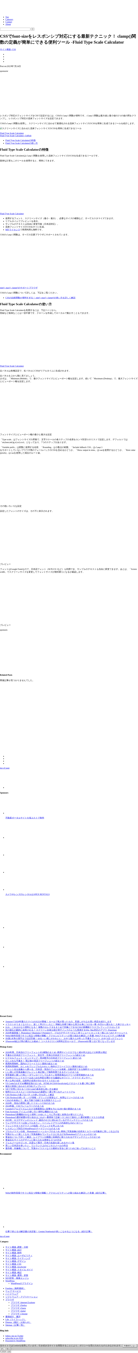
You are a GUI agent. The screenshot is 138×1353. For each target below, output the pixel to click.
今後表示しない (130, 1346)
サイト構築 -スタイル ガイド (19, 1270)
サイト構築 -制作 (13, 1253)
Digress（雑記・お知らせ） (18, 1322)
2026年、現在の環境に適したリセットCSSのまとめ (30, 1103)
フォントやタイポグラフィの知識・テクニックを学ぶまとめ (34, 1126)
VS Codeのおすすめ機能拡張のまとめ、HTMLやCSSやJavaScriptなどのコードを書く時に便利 (50, 1083)
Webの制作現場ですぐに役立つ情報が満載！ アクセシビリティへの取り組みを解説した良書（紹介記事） (56, 1193)
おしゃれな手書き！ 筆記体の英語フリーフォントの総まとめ (34, 1061)
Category (9, 19)
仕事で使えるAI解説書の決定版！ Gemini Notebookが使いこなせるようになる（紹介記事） (49, 1231)
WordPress (10, 1281)
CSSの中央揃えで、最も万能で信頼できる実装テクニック (33, 1100)
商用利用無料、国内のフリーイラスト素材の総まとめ (31, 1063)
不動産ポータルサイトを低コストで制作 (24, 818)
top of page (5, 768)
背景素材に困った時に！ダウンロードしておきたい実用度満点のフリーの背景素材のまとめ (49, 1075)
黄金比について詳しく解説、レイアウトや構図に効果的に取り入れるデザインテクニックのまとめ (52, 1137)
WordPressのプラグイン (22, 1283)
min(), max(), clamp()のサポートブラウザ (19, 288)
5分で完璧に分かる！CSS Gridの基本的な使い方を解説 (31, 1089)
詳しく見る (5, 1349)
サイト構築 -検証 (13, 1272)
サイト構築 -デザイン (15, 1261)
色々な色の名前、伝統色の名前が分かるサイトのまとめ (32, 1080)
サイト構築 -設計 (13, 1250)
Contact (8, 22)
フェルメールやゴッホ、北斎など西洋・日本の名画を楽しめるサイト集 (39, 1143)
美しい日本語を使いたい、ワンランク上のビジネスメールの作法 (36, 1145)
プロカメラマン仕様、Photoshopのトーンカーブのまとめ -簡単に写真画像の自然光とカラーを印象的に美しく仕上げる (62, 1131)
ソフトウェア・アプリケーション (21, 1297)
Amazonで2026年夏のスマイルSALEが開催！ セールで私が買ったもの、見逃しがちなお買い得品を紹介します (58, 1021)
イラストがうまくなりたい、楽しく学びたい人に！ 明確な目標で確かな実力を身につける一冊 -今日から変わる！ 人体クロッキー (68, 1024)
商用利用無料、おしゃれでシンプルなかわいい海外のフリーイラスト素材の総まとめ (46, 1066)
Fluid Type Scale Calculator (12, 133)
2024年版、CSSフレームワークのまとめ (24, 1106)
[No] (12, 1349)
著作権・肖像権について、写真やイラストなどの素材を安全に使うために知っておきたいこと (50, 1148)
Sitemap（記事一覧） (15, 1325)
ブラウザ (9, 1300)
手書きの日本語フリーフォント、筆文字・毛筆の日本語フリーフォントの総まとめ (45, 1055)
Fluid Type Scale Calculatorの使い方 (21, 143)
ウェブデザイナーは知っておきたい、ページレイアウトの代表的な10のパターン (44, 1123)
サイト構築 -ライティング (17, 1258)
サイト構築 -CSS (8, 49)
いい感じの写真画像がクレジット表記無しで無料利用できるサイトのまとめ (42, 1072)
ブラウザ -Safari (18, 1311)
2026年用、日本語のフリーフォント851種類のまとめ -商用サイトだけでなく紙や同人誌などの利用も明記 (56, 1052)
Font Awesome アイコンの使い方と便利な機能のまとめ (31, 1112)
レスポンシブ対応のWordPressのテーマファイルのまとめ (32, 1128)
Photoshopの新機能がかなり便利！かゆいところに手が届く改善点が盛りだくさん (44, 1114)
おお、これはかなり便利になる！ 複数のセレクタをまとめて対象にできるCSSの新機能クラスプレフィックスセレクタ (62, 1027)
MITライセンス (12, 230)
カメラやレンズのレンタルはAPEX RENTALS (27, 894)
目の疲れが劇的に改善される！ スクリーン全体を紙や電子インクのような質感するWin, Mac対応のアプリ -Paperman (61, 1030)
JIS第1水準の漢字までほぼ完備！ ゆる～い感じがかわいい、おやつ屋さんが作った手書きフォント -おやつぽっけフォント (64, 1038)
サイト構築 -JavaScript (15, 1267)
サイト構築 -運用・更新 (16, 1275)
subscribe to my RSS (14, 1338)
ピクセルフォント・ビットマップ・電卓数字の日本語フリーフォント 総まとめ (43, 1058)
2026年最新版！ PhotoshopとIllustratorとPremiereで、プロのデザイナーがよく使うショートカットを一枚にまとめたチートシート (66, 1033)
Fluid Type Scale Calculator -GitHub (15, 135)
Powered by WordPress (15, 1341)
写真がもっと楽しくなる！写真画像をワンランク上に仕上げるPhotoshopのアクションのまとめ (50, 1134)
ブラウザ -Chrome (19, 1314)
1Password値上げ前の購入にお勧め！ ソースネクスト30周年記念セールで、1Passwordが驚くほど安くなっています (60, 1041)
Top (7, 17)
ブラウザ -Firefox (19, 1305)
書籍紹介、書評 (12, 1316)
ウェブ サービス (13, 1291)
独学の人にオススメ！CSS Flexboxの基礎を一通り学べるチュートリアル (40, 1092)
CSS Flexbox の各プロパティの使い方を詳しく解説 (29, 1095)
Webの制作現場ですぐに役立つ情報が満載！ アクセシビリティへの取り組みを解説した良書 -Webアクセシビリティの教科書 (65, 1036)
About (8, 24)
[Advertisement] (69, 93)
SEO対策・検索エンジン (17, 1278)
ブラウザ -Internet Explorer (23, 1302)
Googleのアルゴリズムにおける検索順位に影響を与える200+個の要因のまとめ (43, 1109)
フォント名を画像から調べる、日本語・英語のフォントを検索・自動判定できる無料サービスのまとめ (55, 1069)
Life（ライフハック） (15, 1319)
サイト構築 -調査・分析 (16, 1247)
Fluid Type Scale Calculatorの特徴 (20, 140)
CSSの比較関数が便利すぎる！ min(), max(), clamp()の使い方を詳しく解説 (40, 298)
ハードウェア (11, 1294)
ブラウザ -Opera (18, 1308)
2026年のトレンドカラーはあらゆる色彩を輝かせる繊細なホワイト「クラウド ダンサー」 (48, 1078)
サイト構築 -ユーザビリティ (18, 1255)
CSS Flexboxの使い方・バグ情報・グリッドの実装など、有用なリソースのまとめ (44, 1097)
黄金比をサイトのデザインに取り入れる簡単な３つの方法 (33, 1140)
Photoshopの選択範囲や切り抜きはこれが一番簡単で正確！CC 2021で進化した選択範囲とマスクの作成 (54, 1117)
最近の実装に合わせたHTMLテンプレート (25, 1086)
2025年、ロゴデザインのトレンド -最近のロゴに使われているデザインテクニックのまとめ (49, 1120)
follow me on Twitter (14, 1336)
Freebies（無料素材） (15, 1288)
